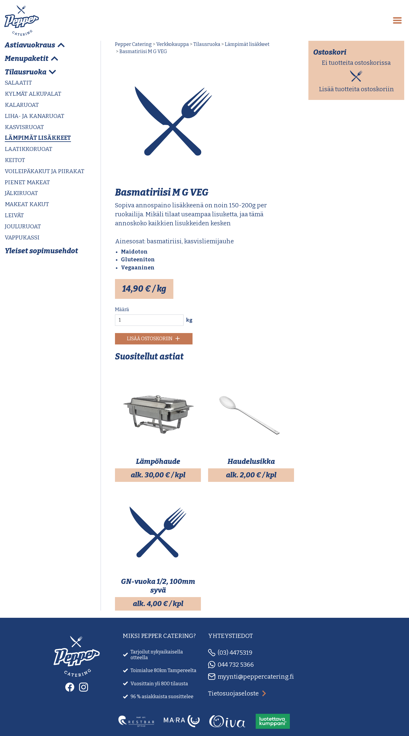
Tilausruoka (206, 44)
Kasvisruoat (24, 127)
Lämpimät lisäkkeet (38, 137)
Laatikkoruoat (28, 149)
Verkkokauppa (172, 44)
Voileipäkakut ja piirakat (44, 171)
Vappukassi (22, 237)
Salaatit (18, 82)
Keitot (15, 160)
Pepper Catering (133, 44)
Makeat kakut (27, 204)
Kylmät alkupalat (33, 93)
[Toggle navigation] (397, 20)
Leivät (14, 215)
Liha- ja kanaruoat (34, 116)
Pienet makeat (27, 182)
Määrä (122, 309)
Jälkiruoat (21, 193)
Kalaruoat (22, 104)
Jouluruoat (23, 226)
